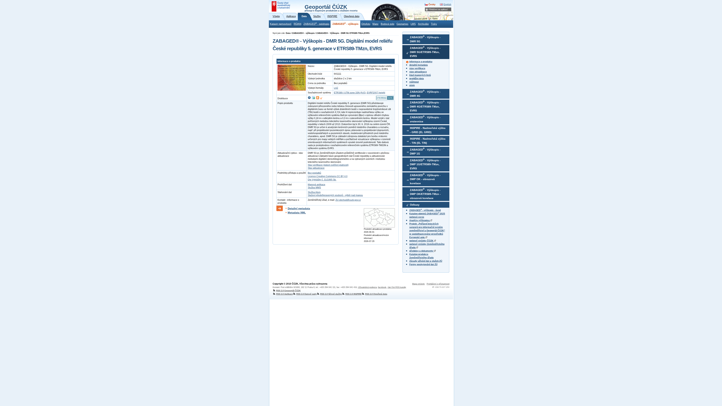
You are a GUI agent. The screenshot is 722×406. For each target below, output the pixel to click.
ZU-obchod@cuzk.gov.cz (348, 200)
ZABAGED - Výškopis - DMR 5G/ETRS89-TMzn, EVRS (425, 52)
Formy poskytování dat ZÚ (423, 264)
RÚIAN (297, 24)
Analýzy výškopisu (419, 220)
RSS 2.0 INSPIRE (353, 294)
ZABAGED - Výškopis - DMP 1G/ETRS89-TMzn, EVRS (425, 164)
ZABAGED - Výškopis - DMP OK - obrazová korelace (425, 179)
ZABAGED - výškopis (345, 23)
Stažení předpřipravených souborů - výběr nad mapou (335, 195)
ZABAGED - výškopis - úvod (425, 210)
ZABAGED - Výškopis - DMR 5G (425, 39)
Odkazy (414, 204)
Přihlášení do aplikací (438, 9)
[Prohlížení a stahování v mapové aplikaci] (309, 98)
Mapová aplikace (316, 184)
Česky (431, 4)
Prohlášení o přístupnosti (438, 284)
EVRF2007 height (376, 92)
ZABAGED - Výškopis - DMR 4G (425, 93)
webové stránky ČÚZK (421, 240)
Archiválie (423, 24)
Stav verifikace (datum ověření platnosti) (328, 165)
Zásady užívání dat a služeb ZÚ (425, 261)
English (447, 4)
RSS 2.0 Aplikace (284, 294)
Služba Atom (314, 192)
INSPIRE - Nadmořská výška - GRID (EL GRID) (427, 130)
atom (412, 85)
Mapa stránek (418, 284)
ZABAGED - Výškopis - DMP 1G (425, 151)
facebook (382, 287)
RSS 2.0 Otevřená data (376, 294)
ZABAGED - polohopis (316, 23)
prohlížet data (416, 78)
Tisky (434, 24)
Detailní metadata (299, 208)
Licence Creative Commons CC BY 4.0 (327, 176)
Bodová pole (387, 24)
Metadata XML (297, 212)
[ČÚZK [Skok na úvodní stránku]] (281, 6)
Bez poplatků (314, 173)
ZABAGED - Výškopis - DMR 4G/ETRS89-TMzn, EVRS (425, 106)
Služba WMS (314, 187)
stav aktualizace (418, 71)
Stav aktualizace (316, 168)
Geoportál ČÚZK (331, 8)
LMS (413, 24)
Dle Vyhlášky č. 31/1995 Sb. (322, 179)
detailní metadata (418, 65)
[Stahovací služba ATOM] (317, 98)
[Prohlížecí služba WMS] (313, 98)
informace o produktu (420, 61)
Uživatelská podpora (367, 287)
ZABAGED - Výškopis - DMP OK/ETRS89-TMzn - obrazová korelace (425, 194)
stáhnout (414, 82)
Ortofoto (365, 24)
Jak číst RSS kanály (397, 287)
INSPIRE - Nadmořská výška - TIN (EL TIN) (427, 140)
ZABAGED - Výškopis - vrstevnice (425, 119)
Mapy (375, 24)
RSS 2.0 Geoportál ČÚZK (288, 290)
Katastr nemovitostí (280, 24)
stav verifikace (417, 68)
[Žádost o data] (321, 98)
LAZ (336, 88)
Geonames (402, 24)
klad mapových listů (420, 75)
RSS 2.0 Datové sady (306, 294)
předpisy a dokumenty (421, 251)
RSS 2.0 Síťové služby (331, 294)
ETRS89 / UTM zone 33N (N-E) (350, 92)
